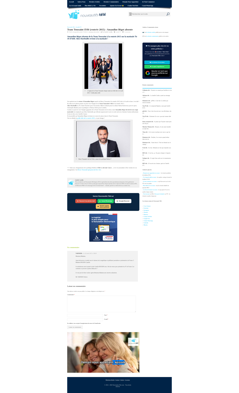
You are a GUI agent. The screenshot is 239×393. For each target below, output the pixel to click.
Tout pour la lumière (159, 194)
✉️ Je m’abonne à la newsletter (157, 62)
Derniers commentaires (111, 2)
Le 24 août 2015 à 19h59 (90, 253)
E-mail (106, 319)
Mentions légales (110, 380)
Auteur (122, 380)
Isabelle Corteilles (108, 32)
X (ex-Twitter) (147, 206)
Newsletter (102, 6)
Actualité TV (79, 27)
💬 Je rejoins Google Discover (157, 66)
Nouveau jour (146, 194)
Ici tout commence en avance (150, 181)
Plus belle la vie (90, 6)
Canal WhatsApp (147, 6)
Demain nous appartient (130, 2)
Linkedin (146, 222)
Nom (105, 315)
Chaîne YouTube (133, 6)
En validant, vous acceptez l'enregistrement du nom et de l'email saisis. (84, 323)
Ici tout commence (148, 2)
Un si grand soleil (75, 6)
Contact (117, 380)
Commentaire (71, 294)
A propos (127, 380)
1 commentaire (127, 32)
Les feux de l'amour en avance (150, 189)
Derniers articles (94, 2)
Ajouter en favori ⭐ (117, 6)
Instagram (146, 210)
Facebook (146, 208)
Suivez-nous (81, 2)
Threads (146, 212)
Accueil (71, 2)
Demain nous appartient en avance (151, 173)
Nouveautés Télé (71, 27)
